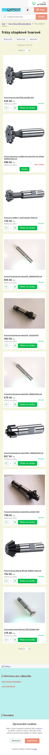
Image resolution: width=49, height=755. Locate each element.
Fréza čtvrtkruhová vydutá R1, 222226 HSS (21, 335)
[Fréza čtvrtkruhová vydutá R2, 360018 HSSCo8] (24, 372)
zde (35, 749)
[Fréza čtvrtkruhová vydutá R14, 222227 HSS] (24, 490)
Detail (24, 169)
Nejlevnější (21, 39)
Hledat (41, 16)
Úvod (3, 24)
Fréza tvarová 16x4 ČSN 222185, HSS (19, 97)
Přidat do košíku (27, 108)
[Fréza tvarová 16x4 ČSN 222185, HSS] (24, 75)
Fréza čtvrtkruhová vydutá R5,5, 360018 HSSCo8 (23, 453)
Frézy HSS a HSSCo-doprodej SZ (19, 24)
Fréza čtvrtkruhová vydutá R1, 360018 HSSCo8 (23, 276)
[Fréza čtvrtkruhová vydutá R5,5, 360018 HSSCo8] (24, 431)
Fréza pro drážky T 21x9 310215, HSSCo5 (20, 218)
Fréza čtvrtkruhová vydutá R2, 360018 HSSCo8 (23, 394)
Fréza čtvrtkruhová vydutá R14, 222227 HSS (21, 512)
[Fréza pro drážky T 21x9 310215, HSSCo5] (24, 195)
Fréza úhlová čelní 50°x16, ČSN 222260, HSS (21, 629)
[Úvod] (11, 10)
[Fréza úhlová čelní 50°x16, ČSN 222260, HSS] (24, 607)
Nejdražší (33, 39)
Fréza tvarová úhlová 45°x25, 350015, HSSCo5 (22, 571)
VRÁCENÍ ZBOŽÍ (8, 687)
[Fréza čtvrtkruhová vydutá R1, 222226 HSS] (24, 313)
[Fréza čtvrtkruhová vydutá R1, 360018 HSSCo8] (24, 254)
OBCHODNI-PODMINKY (11, 682)
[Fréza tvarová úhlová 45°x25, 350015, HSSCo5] (24, 548)
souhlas (38, 728)
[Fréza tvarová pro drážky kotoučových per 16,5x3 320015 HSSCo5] (24, 134)
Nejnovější (8, 39)
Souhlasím (32, 740)
